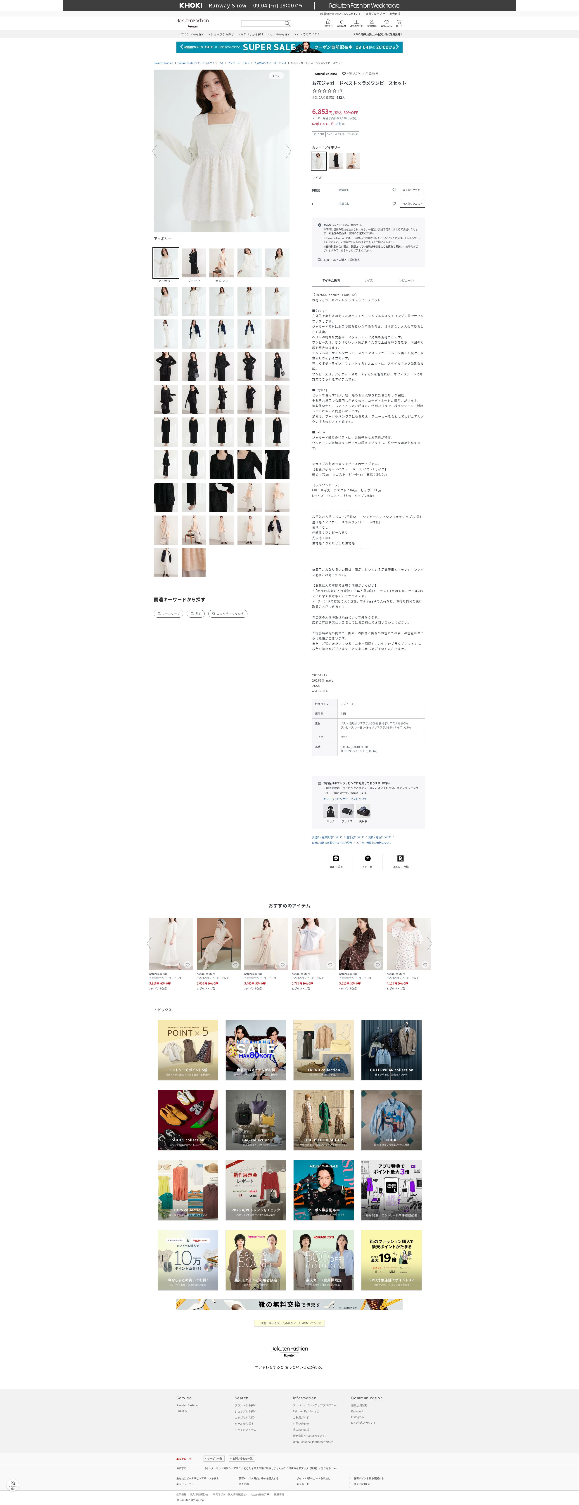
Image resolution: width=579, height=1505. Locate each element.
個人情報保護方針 (200, 1494)
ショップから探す (245, 1411)
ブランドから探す (245, 1405)
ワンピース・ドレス (239, 63)
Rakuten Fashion (163, 63)
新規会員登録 (359, 1405)
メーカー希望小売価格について (373, 843)
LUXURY (181, 1411)
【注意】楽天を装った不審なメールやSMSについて (289, 1323)
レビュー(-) (406, 280)
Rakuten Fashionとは (306, 1411)
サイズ (368, 280)
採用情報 (279, 1494)
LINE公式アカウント (363, 1422)
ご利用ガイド (301, 1417)
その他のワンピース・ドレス (270, 63)
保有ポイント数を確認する (369, 1478)
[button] (222, 151)
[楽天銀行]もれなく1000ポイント (340, 13)
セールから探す (244, 1423)
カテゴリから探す (245, 1417)
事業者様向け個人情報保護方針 (230, 1494)
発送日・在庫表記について (327, 837)
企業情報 (181, 1494)
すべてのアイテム (245, 1429)
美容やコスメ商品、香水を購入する (259, 1478)
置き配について (355, 837)
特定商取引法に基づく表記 (309, 1435)
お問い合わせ (301, 1423)
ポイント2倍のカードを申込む (313, 1478)
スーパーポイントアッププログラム (314, 1405)
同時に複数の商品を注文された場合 (332, 843)
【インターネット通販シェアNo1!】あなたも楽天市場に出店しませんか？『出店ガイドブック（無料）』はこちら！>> (270, 1468)
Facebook (357, 1411)
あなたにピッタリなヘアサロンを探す (197, 1478)
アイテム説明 (331, 280)
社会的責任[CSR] (261, 1494)
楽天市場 (394, 13)
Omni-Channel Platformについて (313, 1442)
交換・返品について (379, 837)
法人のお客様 (301, 1429)
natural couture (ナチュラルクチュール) (200, 63)
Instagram (357, 1417)
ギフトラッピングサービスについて (345, 799)
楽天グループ (374, 13)
